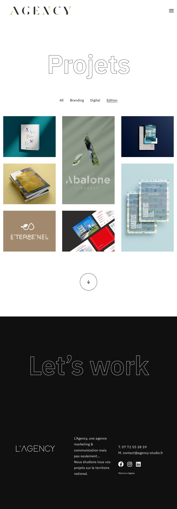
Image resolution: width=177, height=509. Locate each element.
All (61, 100)
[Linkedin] (138, 464)
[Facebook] (121, 464)
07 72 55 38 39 (134, 447)
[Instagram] (129, 464)
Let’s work (88, 365)
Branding (77, 100)
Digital (95, 100)
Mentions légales (126, 473)
